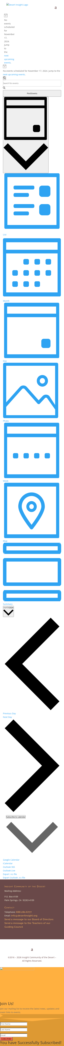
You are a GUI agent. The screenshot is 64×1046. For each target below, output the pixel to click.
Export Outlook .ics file (14, 877)
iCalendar (8, 863)
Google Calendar (11, 859)
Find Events (32, 93)
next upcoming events (9, 59)
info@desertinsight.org (24, 915)
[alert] (5, 39)
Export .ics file (10, 874)
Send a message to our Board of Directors (28, 919)
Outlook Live (9, 870)
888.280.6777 (24, 912)
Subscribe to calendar (15, 817)
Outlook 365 (9, 867)
